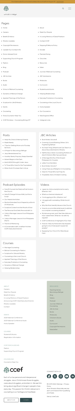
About (42, 28)
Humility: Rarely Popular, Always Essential (18, 156)
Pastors (5, 63)
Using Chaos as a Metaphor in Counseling (56, 169)
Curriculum (43, 85)
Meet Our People (46, 32)
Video (42, 67)
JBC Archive (7, 76)
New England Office (47, 116)
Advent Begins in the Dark (13, 159)
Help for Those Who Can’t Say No (53, 172)
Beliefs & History (8, 37)
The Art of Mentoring (11, 224)
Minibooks (43, 81)
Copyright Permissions (10, 45)
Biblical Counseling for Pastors (14, 250)
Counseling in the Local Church (50, 103)
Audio (5, 85)
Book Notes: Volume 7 (49, 166)
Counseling (7, 111)
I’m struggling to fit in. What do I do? (54, 197)
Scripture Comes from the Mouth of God (18, 208)
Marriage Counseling (11, 248)
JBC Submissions (45, 76)
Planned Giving (45, 54)
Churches (43, 59)
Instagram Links (45, 120)
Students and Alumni (47, 89)
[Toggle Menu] (69, 8)
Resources (43, 63)
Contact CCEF (44, 41)
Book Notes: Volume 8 (49, 140)
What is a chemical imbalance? (52, 194)
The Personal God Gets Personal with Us (18, 210)
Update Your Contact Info (12, 50)
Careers (6, 32)
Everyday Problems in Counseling (51, 98)
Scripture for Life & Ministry (12, 103)
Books (5, 81)
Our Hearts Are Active (12, 199)
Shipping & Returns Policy (48, 45)
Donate (42, 50)
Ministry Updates (9, 41)
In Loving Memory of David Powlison (52, 37)
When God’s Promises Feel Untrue (16, 168)
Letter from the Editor (49, 163)
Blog (4, 67)
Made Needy (9, 143)
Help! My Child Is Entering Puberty (16, 140)
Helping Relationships (47, 94)
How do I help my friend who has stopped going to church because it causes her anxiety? (56, 226)
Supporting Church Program (13, 59)
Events (5, 107)
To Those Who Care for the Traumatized (18, 165)
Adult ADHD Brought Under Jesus (16, 162)
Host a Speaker (45, 107)
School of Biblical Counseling (13, 89)
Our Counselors (45, 111)
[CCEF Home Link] (15, 8)
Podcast (6, 72)
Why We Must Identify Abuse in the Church (56, 205)
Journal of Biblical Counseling (50, 72)
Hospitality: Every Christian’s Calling (54, 175)
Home (5, 28)
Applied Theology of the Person (14, 98)
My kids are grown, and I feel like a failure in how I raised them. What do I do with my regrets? (57, 215)
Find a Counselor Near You (12, 116)
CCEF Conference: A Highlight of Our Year (56, 221)
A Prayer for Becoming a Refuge (15, 151)
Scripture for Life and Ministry (14, 253)
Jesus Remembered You (12, 154)
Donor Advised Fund (10, 54)
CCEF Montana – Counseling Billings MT (16, 120)
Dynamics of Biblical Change (13, 94)
